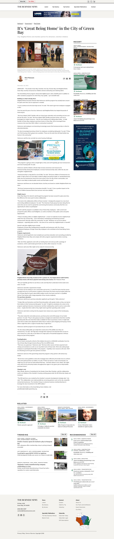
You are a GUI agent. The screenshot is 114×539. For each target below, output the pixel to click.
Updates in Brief (30, 438)
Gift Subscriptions (63, 520)
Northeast (20, 23)
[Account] (88, 1)
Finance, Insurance (80, 74)
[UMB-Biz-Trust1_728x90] (57, 14)
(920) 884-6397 (21, 509)
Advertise (61, 507)
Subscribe (22, 1)
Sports (80, 408)
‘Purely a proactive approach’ (25, 425)
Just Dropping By (22, 451)
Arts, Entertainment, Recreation (84, 46)
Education (85, 99)
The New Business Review (49, 515)
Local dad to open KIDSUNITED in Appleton (31, 453)
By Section (67, 7)
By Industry (56, 7)
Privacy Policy (21, 533)
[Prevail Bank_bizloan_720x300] (41, 159)
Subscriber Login (63, 518)
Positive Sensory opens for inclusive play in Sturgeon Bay (34, 442)
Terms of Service (30, 533)
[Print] (67, 79)
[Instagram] (24, 515)
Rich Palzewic (29, 78)
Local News (77, 45)
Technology (21, 408)
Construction (86, 73)
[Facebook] (18, 515)
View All (63, 434)
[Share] (64, 79)
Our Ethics (31, 1)
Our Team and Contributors (83, 505)
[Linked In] (21, 515)
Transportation (86, 469)
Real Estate (37, 23)
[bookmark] (70, 79)
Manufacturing (43, 462)
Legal (88, 74)
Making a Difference (44, 408)
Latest (46, 7)
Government (28, 23)
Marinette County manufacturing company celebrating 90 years (31, 465)
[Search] (91, 1)
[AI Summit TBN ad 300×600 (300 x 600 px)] (85, 170)
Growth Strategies (64, 407)
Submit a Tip (62, 505)
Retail (75, 47)
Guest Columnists (80, 507)
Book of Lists (45, 518)
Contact (93, 7)
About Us (78, 502)
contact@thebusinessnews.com (26, 511)
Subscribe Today (63, 515)
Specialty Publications (80, 7)
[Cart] (94, 1)
